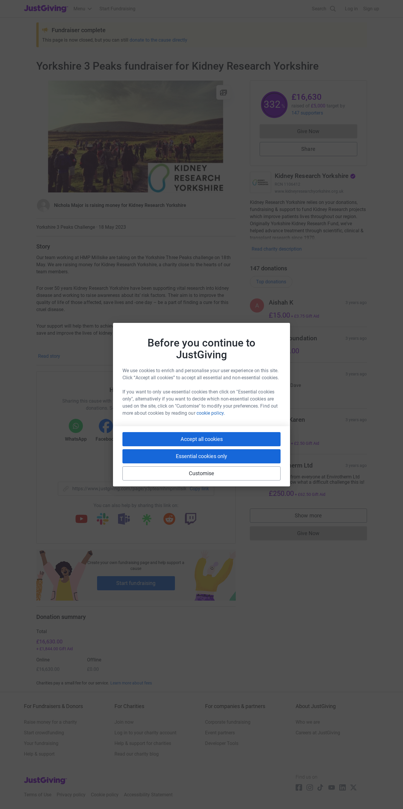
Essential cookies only (201, 456)
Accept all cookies (202, 439)
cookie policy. (210, 413)
